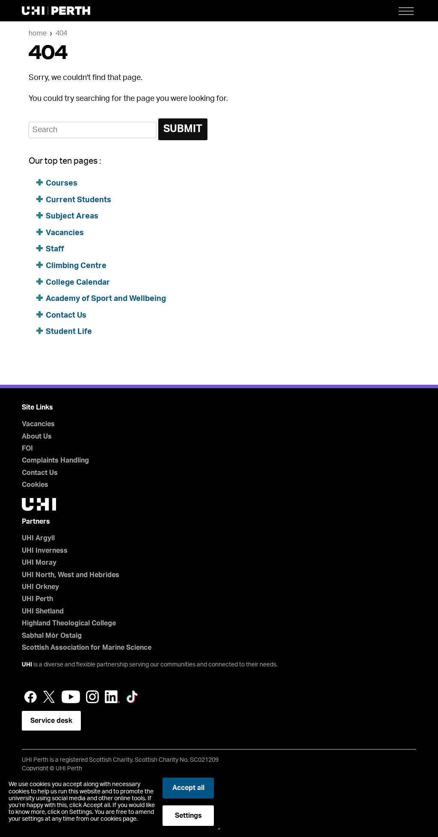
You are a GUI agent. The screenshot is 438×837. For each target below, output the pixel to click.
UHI (27, 665)
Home (38, 33)
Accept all (188, 787)
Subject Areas (72, 216)
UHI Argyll (38, 538)
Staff (55, 249)
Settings (188, 815)
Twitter (49, 696)
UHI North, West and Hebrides (70, 575)
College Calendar (78, 282)
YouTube (71, 696)
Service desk (51, 720)
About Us (37, 436)
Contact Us (66, 315)
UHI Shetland (43, 611)
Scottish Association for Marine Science (86, 647)
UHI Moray (39, 562)
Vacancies (65, 233)
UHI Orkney (40, 587)
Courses (61, 183)
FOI (27, 448)
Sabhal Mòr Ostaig (52, 635)
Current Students (78, 200)
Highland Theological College (69, 623)
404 (61, 33)
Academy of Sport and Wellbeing (106, 299)
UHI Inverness (45, 550)
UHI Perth (37, 598)
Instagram (92, 696)
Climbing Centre (76, 266)
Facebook (30, 696)
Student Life (69, 332)
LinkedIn (112, 696)
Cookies (35, 484)
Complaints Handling (55, 460)
